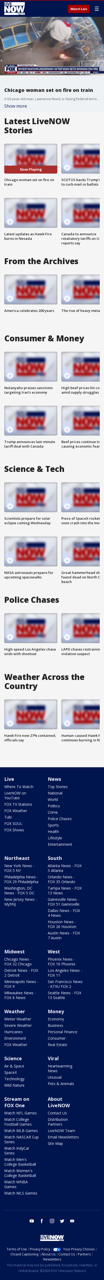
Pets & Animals (61, 1083)
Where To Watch (18, 786)
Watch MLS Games (20, 1193)
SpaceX (10, 1072)
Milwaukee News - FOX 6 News (20, 995)
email (72, 1221)
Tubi (8, 817)
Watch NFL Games (20, 1112)
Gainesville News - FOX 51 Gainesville (63, 902)
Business (55, 1025)
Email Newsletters (63, 1137)
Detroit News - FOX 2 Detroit (21, 973)
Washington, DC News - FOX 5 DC (19, 890)
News (54, 779)
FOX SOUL (13, 823)
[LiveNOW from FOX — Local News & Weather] (14, 8)
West (54, 951)
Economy (56, 1018)
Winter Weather (17, 1018)
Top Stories (58, 786)
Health (53, 831)
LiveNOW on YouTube (15, 795)
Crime (53, 812)
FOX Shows (14, 829)
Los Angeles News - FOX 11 (65, 973)
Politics (54, 805)
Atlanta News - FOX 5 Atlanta (65, 868)
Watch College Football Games (18, 1122)
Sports (53, 825)
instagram (52, 1221)
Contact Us (57, 1112)
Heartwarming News (60, 1068)
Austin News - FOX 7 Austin (64, 935)
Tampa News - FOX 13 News (65, 890)
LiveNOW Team (61, 1130)
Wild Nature (14, 1085)
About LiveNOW (59, 1102)
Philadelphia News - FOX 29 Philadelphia (21, 879)
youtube (31, 1221)
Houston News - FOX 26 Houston (62, 924)
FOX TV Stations (18, 804)
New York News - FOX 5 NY (19, 868)
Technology (14, 1078)
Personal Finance (62, 1031)
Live (9, 779)
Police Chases (60, 818)
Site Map (55, 1143)
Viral (53, 1058)
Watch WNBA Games (16, 1184)
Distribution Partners (58, 1122)
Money (56, 1011)
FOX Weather (15, 810)
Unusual (55, 1077)
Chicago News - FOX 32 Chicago (18, 961)
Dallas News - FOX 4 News (64, 913)
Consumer (57, 1038)
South (55, 858)
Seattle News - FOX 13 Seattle (64, 995)
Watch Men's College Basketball (20, 1162)
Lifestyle (55, 837)
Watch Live (78, 9)
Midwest (14, 951)
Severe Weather (18, 1025)
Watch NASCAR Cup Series (21, 1139)
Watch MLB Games (21, 1130)
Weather (14, 1011)
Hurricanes (13, 1031)
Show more (15, 106)
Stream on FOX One (16, 1102)
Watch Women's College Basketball (20, 1173)
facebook (42, 1221)
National (55, 793)
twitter (62, 1221)
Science (13, 1058)
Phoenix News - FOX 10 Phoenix (61, 961)
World (53, 799)
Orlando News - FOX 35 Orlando (61, 879)
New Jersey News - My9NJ (20, 902)
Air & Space (14, 1065)
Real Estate (57, 1044)
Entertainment (60, 844)
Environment (15, 1038)
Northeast (17, 858)
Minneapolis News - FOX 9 (21, 984)
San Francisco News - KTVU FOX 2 (65, 984)
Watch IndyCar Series (16, 1151)
